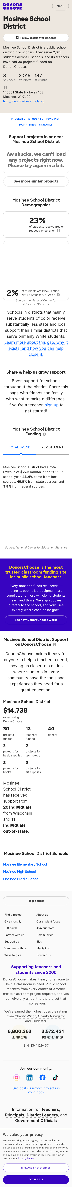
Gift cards (10, 928)
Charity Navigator (51, 1016)
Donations (27, 124)
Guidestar (39, 1021)
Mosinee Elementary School (25, 864)
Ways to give (12, 955)
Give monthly (12, 921)
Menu (60, 6)
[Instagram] (16, 1077)
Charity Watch (25, 1016)
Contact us (43, 955)
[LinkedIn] (29, 1077)
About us (42, 914)
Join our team (45, 928)
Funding (52, 119)
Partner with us (14, 935)
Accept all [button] (36, 1179)
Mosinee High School (19, 872)
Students (35, 119)
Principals (14, 1115)
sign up (52, 404)
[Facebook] (42, 1077)
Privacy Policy (26, 1158)
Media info (43, 948)
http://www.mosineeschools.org (23, 101)
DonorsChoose (12, 6)
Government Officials (36, 1120)
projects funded (53, 1033)
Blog (39, 941)
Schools (46, 124)
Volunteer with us (15, 948)
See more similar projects (36, 181)
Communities (44, 935)
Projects (18, 119)
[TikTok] (55, 1077)
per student (52, 447)
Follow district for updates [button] (38, 38)
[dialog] (36, 1158)
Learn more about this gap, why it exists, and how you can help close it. (36, 348)
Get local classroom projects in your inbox (36, 1090)
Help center (36, 901)
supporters (19, 1033)
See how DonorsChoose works (36, 620)
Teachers (50, 1109)
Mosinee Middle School (21, 879)
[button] (36, 1168)
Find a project (13, 914)
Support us (11, 941)
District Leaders (42, 1115)
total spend (20, 447)
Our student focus (48, 921)
